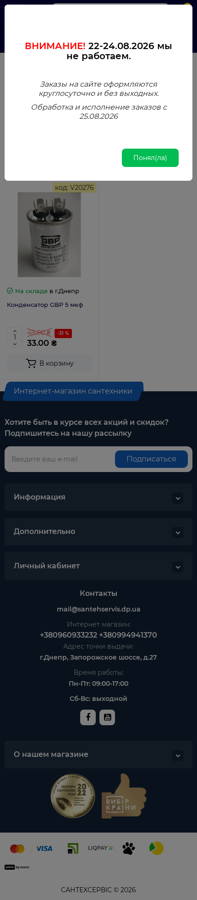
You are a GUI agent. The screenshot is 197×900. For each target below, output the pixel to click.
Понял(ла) (150, 158)
